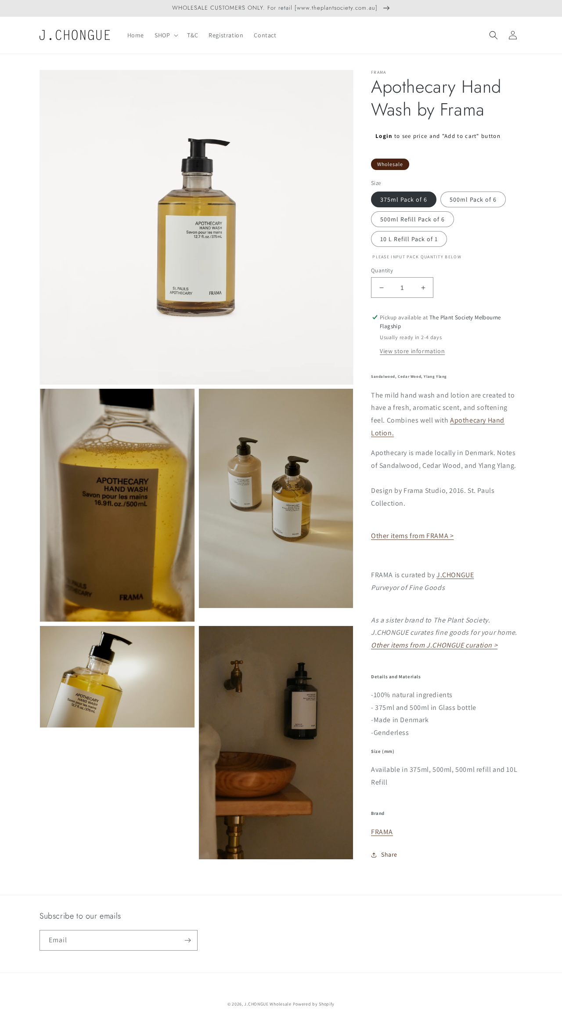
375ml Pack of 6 (403, 199)
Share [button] (389, 854)
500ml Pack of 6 (473, 199)
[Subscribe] (187, 940)
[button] (165, 35)
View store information (412, 351)
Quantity (382, 270)
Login (384, 136)
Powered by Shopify (314, 1004)
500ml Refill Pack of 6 (412, 219)
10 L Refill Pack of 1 (409, 239)
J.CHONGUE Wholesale (267, 1004)
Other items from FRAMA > (412, 535)
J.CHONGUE (455, 574)
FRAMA (382, 831)
